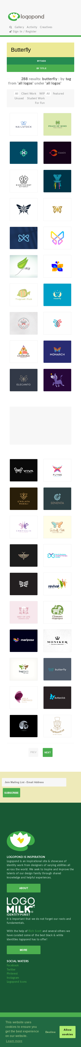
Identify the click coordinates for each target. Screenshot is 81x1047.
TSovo (53, 704)
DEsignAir (18, 188)
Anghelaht (51, 302)
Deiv (52, 534)
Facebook (13, 965)
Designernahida (19, 302)
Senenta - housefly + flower (52, 497)
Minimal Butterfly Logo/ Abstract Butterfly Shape (51, 234)
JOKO (53, 387)
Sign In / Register (24, 31)
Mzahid (54, 216)
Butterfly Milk (51, 528)
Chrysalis (21, 526)
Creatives (46, 27)
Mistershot (52, 330)
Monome (21, 387)
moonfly (54, 294)
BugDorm (18, 668)
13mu (19, 330)
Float (31, 129)
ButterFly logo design (19, 149)
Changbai (20, 349)
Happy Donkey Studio (51, 380)
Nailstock (18, 127)
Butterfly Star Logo (18, 207)
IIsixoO (53, 733)
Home (40, 16)
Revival (49, 583)
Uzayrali (54, 273)
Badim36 (21, 131)
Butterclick (52, 700)
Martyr (19, 505)
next (47, 752)
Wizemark (51, 647)
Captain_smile (19, 619)
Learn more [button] (14, 1041)
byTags (41, 60)
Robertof (21, 273)
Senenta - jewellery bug (19, 554)
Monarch (54, 351)
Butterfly (17, 269)
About (23, 888)
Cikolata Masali (20, 500)
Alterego (54, 159)
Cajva (52, 477)
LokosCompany (19, 324)
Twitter (11, 969)
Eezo (18, 647)
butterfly (54, 672)
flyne (52, 473)
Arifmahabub (19, 159)
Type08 (20, 477)
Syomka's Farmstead (53, 610)
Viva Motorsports (19, 471)
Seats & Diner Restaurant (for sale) (52, 176)
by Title (41, 68)
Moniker (50, 640)
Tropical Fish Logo (18, 292)
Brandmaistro (53, 188)
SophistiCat (52, 728)
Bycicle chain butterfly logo (51, 208)
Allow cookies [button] (67, 1032)
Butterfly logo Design (19, 235)
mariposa (17, 643)
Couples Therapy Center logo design (52, 554)
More (24, 950)
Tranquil (17, 725)
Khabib (53, 245)
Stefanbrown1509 (19, 733)
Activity (32, 27)
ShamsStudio (19, 216)
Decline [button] (50, 1032)
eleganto (21, 382)
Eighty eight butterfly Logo (19, 178)
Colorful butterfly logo (51, 266)
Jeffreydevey (53, 358)
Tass (52, 562)
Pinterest (12, 973)
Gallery (19, 27)
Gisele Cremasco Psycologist (19, 697)
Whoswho (51, 590)
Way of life (20, 610)
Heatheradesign (53, 131)
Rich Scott (35, 931)
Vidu (18, 704)
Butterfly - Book (18, 581)
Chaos (49, 155)
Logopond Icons (17, 981)
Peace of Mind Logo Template (52, 121)
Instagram (13, 977)
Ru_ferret (17, 358)
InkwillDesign (19, 676)
